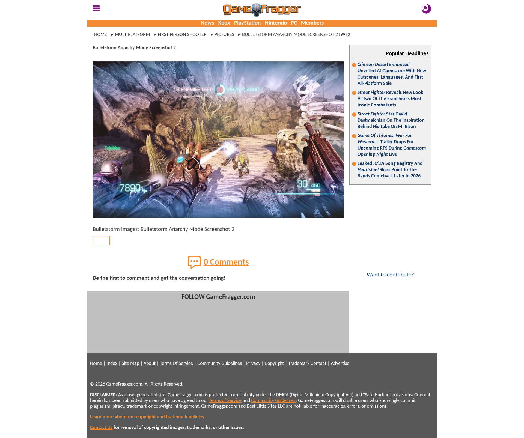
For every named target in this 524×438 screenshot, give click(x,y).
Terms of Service (225, 400)
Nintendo (276, 23)
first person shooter (182, 34)
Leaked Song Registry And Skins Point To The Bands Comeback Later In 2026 (390, 170)
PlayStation (247, 23)
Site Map (130, 363)
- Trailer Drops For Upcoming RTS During (392, 145)
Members (312, 23)
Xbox (224, 23)
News (207, 23)
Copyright (274, 363)
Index (111, 363)
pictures (224, 34)
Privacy (253, 363)
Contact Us (101, 427)
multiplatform (132, 34)
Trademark (298, 363)
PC (294, 23)
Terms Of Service (176, 363)
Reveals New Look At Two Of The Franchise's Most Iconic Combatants (390, 99)
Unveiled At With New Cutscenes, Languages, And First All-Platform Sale (392, 74)
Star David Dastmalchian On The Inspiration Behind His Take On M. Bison (391, 120)
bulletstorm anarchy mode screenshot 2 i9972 (296, 34)
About (150, 363)
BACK (101, 240)
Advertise (340, 363)
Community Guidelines (219, 363)
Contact (318, 363)
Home (100, 34)
